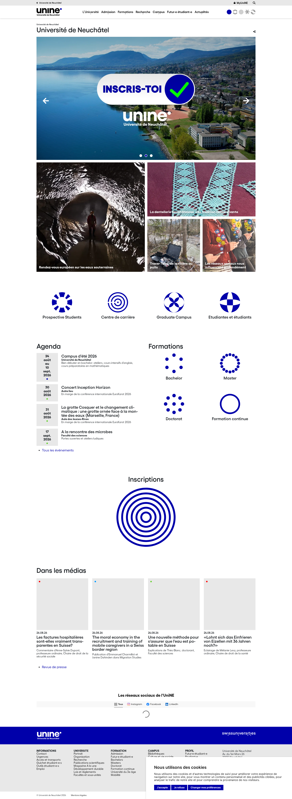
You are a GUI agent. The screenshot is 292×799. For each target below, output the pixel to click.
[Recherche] (254, 2)
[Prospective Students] (62, 303)
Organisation (82, 756)
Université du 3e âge (123, 771)
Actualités (202, 12)
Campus (159, 12)
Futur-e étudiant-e (179, 12)
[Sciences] (241, 12)
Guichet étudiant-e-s (49, 762)
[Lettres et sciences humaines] (235, 12)
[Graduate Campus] (174, 303)
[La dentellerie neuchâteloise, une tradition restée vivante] (201, 189)
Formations (125, 12)
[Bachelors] (174, 364)
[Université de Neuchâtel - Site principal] (49, 735)
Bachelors (117, 759)
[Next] (246, 101)
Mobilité (115, 774)
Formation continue (123, 768)
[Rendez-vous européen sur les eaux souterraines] (90, 217)
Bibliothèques (156, 753)
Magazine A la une (85, 765)
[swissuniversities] (239, 734)
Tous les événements (58, 450)
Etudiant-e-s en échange (145, 511)
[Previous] (46, 101)
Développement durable (88, 768)
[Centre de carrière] (118, 303)
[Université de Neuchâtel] (49, 12)
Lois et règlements (85, 771)
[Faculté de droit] (247, 12)
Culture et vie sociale (160, 756)
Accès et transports (48, 759)
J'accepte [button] (162, 787)
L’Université (91, 12)
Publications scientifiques (89, 762)
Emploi (40, 768)
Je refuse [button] (179, 787)
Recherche (143, 12)
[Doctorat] (174, 405)
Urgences (42, 756)
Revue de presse (54, 667)
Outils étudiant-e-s (47, 765)
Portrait (78, 753)
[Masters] (230, 364)
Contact (41, 753)
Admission (108, 12)
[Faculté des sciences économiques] (253, 12)
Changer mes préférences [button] (206, 787)
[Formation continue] (230, 405)
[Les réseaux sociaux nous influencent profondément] (229, 245)
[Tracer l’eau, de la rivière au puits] (173, 245)
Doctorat (116, 765)
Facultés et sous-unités (87, 774)
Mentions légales (79, 795)
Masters (116, 762)
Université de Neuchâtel (50, 3)
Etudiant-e (191, 756)
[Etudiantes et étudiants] (230, 303)
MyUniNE (242, 2)
